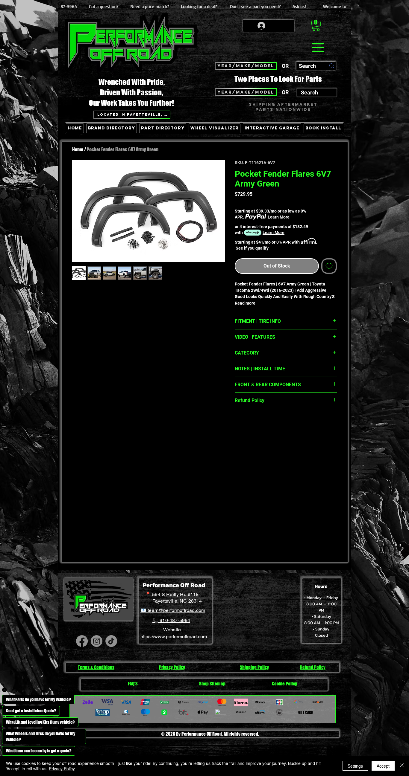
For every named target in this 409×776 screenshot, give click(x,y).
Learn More (279, 217)
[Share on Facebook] (238, 421)
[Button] (331, 156)
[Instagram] (96, 641)
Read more (245, 303)
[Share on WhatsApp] (261, 421)
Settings (355, 766)
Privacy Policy (62, 769)
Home (77, 149)
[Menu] (318, 47)
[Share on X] (272, 421)
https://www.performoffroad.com (173, 636)
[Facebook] (82, 641)
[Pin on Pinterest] (250, 421)
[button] (316, 25)
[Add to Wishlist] (329, 266)
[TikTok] (111, 641)
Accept (383, 766)
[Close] (401, 765)
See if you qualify (252, 248)
